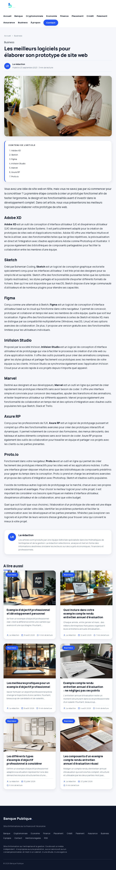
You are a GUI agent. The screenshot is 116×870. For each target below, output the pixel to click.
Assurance (9, 22)
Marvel (14, 167)
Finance (64, 16)
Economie (51, 16)
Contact (50, 22)
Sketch (14, 154)
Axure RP (15, 172)
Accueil (7, 16)
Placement (77, 16)
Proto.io (15, 176)
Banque (18, 16)
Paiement (102, 16)
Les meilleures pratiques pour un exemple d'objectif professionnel (28, 685)
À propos (35, 22)
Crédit (90, 16)
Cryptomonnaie (34, 16)
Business (23, 22)
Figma (14, 159)
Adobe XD (16, 150)
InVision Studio (18, 163)
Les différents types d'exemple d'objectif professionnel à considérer (24, 759)
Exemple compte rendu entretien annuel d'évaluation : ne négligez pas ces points (83, 686)
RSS (46, 838)
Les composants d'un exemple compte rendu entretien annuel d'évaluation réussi (83, 759)
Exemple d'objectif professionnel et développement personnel (28, 611)
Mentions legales (33, 838)
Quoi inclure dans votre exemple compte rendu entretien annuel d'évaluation (83, 613)
